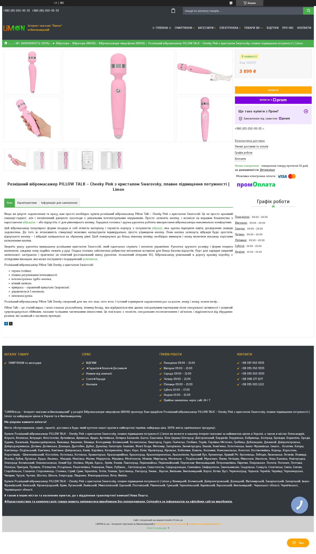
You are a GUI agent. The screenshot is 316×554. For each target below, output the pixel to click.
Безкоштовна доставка (250, 140)
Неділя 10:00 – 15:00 (177, 395)
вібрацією (29, 222)
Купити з (266, 99)
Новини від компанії (99, 373)
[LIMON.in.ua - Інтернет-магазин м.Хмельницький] (14, 28)
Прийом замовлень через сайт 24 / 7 (187, 400)
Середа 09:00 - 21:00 (177, 373)
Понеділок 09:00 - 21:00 (179, 363)
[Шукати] (308, 11)
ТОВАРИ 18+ (252, 28)
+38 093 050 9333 (252, 373)
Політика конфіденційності (204, 523)
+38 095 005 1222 (252, 384)
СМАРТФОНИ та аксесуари (25, 363)
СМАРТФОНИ (183, 28)
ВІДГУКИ (273, 28)
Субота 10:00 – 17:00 (177, 390)
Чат (301, 543)
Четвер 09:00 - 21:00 (177, 379)
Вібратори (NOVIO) (84, 43)
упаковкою (90, 259)
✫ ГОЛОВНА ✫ (161, 28)
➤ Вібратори (60, 43)
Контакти (304, 28)
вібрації (157, 228)
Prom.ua (178, 520)
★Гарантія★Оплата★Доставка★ (106, 368)
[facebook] (6, 324)
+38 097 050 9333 (252, 363)
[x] (10, 324)
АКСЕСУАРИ (205, 28)
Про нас (288, 28)
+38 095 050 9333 (252, 368)
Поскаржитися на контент (170, 523)
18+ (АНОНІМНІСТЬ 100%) (32, 43)
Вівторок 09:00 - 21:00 (178, 368)
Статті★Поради (95, 379)
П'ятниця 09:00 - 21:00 (178, 384)
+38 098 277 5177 (252, 379)
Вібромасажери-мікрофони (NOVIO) (122, 43)
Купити (273, 90)
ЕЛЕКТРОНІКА (228, 28)
